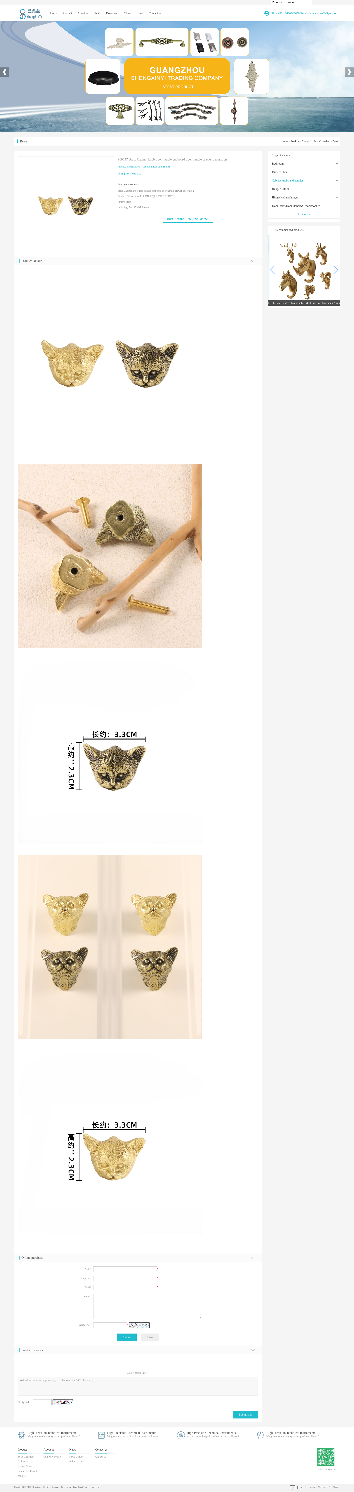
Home (53, 13)
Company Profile (82, 24)
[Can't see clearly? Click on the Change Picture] (139, 1325)
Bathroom (67, 32)
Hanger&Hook (67, 54)
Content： (88, 1296)
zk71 (329, 1487)
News (139, 13)
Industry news (140, 32)
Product (67, 13)
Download (112, 13)
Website (321, 1487)
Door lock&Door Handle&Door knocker (67, 69)
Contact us (155, 13)
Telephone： (86, 1278)
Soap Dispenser (67, 24)
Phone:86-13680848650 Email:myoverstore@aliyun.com (304, 13)
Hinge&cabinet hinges (67, 61)
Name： (89, 1269)
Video (127, 13)
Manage (336, 1487)
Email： (88, 1287)
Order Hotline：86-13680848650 (188, 219)
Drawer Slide (67, 39)
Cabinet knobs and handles (67, 47)
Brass (335, 141)
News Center (139, 24)
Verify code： (86, 1325)
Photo (97, 13)
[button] (335, 270)
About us (82, 13)
